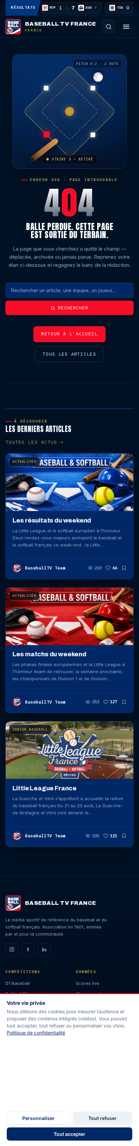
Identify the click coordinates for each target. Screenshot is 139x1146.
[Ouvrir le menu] (126, 26)
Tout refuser (102, 1118)
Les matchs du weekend (49, 654)
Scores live (87, 983)
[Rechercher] (108, 26)
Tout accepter (69, 1134)
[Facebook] (28, 949)
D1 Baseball (17, 983)
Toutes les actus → (34, 442)
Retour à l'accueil (69, 334)
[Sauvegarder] (124, 567)
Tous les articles (69, 354)
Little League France (44, 788)
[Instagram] (11, 949)
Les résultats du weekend (51, 520)
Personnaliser (38, 1118)
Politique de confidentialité (36, 1033)
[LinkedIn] (44, 949)
